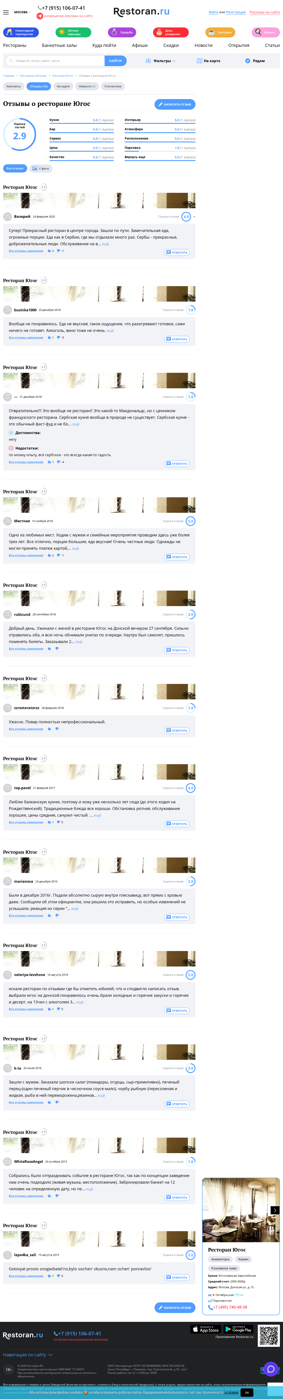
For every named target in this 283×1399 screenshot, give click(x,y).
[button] (275, 1210)
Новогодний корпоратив (20, 32)
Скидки (171, 45)
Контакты (14, 86)
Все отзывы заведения (26, 251)
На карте (212, 60)
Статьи (272, 45)
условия (231, 1392)
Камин (243, 1259)
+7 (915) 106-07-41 (79, 1333)
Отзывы (39, 86)
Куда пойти (104, 45)
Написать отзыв (177, 104)
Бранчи (264, 32)
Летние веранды (69, 32)
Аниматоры (220, 1259)
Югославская (228, 1276)
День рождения (167, 32)
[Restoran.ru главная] (141, 13)
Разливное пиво (224, 1268)
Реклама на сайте (265, 12)
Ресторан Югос (20, 187)
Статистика (113, 86)
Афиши (140, 45)
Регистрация (236, 12)
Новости (204, 45)
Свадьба (121, 32)
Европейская (247, 1276)
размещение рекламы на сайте (68, 16)
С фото (44, 168)
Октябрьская (224, 1295)
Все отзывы (15, 168)
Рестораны (14, 45)
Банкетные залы (59, 45)
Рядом (259, 60)
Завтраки (220, 32)
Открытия (238, 45)
